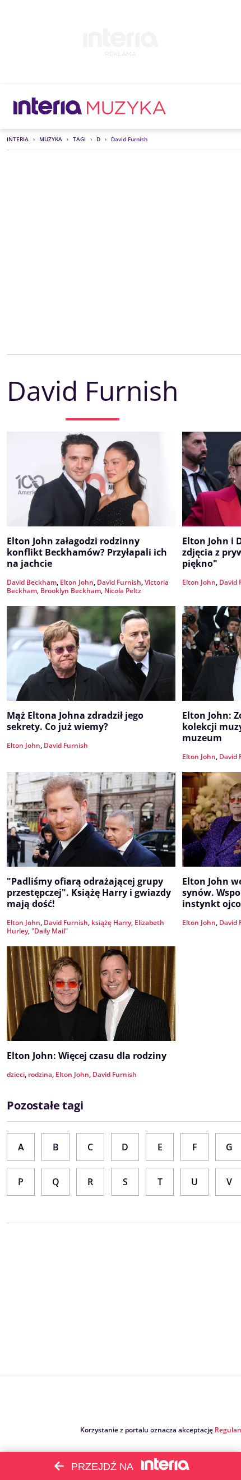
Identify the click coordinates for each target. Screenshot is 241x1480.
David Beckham (32, 582)
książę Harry (111, 922)
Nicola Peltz (122, 590)
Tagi (79, 139)
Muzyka (50, 139)
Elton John (77, 582)
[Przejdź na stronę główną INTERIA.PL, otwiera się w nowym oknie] (47, 106)
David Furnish (119, 582)
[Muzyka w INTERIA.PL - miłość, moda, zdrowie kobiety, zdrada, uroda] (126, 106)
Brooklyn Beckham (70, 590)
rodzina (40, 1074)
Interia (18, 139)
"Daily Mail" (49, 931)
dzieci (16, 1074)
